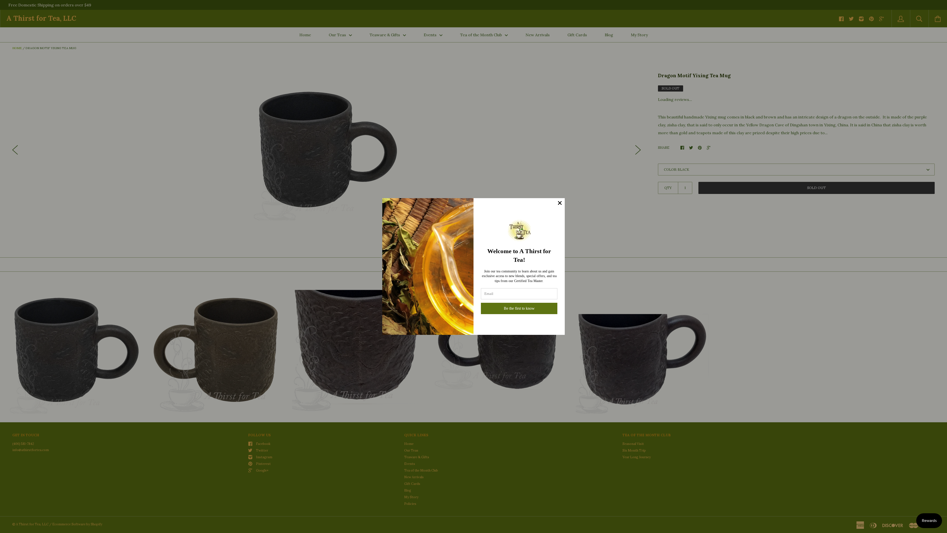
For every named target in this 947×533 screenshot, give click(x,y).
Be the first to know (519, 308)
